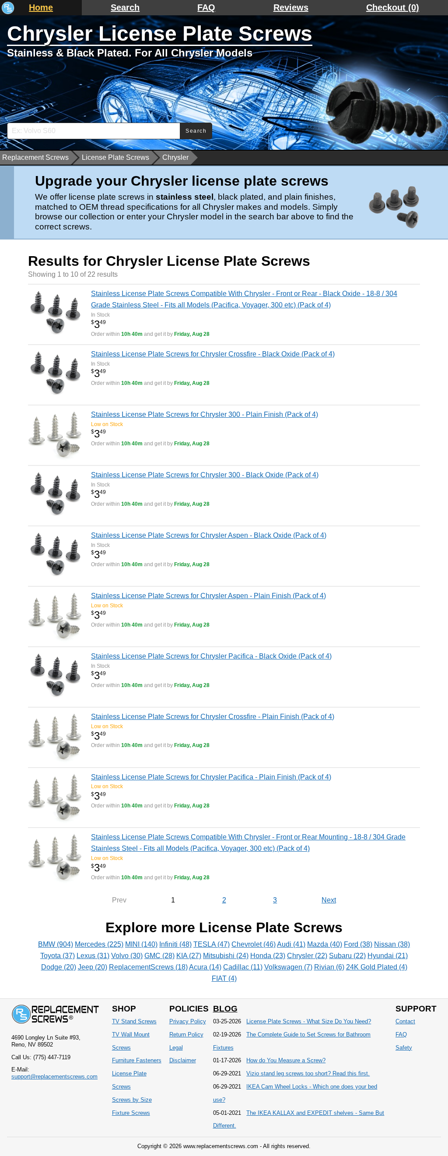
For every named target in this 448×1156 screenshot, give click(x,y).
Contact (405, 1021)
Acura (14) (205, 967)
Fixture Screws (131, 1113)
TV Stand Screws (134, 1021)
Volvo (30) (127, 955)
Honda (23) (267, 955)
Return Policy (186, 1034)
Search (125, 7)
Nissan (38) (392, 944)
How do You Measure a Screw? (286, 1060)
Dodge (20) (58, 967)
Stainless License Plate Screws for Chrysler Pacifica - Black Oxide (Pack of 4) (211, 656)
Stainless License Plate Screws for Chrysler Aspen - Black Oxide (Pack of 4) (208, 535)
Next (329, 900)
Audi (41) (291, 944)
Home (41, 7)
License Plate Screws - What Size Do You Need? (308, 1021)
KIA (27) (188, 955)
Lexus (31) (93, 955)
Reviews (290, 7)
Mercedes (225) (99, 944)
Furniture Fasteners (136, 1060)
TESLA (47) (211, 944)
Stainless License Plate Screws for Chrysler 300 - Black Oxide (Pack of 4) (204, 475)
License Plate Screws (115, 157)
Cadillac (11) (242, 967)
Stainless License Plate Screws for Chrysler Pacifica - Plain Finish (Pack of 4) (211, 777)
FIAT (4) (224, 978)
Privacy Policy (187, 1021)
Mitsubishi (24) (225, 955)
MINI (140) (141, 944)
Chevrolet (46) (253, 944)
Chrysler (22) (307, 955)
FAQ (206, 7)
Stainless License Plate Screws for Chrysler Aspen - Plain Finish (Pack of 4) (208, 595)
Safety (404, 1047)
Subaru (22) (347, 955)
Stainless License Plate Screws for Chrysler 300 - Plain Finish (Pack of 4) (204, 414)
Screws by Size (132, 1099)
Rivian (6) (329, 967)
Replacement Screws (35, 157)
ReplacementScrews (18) (148, 967)
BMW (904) (55, 944)
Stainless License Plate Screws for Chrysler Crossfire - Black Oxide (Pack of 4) (213, 354)
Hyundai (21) (388, 955)
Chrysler (175, 157)
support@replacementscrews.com (54, 1076)
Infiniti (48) (175, 944)
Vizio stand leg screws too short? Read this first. (308, 1073)
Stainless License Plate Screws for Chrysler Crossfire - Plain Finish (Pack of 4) (212, 716)
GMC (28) (159, 955)
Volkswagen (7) (288, 967)
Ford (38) (358, 944)
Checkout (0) (392, 7)
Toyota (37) (57, 955)
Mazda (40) (324, 944)
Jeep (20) (92, 967)
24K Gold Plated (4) (376, 967)
